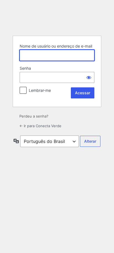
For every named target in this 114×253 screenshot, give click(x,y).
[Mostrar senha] (88, 77)
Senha (25, 68)
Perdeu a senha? (33, 116)
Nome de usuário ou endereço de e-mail (56, 46)
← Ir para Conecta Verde (40, 126)
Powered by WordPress (57, 17)
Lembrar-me (40, 90)
